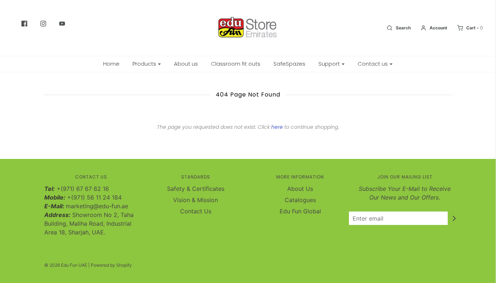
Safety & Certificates (195, 188)
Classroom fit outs (235, 63)
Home (111, 63)
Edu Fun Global (300, 211)
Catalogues (300, 200)
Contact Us (195, 211)
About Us (300, 188)
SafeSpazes (289, 63)
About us (186, 63)
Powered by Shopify (111, 265)
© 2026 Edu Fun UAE (65, 265)
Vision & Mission (195, 200)
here (277, 127)
